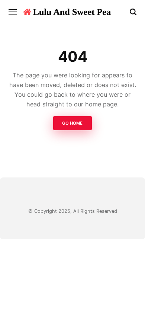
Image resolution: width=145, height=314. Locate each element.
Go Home (72, 123)
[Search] (133, 12)
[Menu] (13, 12)
